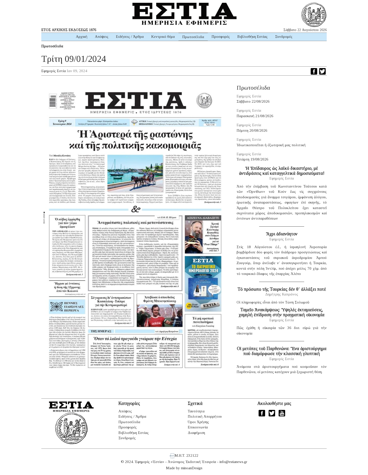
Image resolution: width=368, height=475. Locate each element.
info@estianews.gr (233, 462)
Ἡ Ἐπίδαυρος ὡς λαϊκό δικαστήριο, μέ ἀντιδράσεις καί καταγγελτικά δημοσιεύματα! (281, 171)
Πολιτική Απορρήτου (205, 416)
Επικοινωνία (198, 427)
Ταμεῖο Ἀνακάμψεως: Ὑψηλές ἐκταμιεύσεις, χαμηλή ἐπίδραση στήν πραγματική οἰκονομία (281, 312)
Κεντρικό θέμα (163, 37)
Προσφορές (221, 37)
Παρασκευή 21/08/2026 (255, 116)
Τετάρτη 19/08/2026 (252, 159)
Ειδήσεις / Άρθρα (130, 37)
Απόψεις (101, 37)
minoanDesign (191, 468)
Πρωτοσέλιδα (193, 37)
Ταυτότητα (196, 411)
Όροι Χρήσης (198, 422)
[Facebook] (314, 71)
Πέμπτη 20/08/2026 (252, 130)
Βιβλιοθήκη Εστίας (252, 37)
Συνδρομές (283, 37)
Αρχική (81, 37)
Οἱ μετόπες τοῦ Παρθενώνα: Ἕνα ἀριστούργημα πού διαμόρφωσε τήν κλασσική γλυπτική (281, 351)
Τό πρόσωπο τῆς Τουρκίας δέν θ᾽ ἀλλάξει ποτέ (282, 289)
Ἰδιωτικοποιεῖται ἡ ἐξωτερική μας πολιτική (271, 145)
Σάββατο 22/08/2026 (253, 101)
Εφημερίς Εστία (53, 71)
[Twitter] (322, 71)
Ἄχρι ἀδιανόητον (281, 233)
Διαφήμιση (196, 433)
